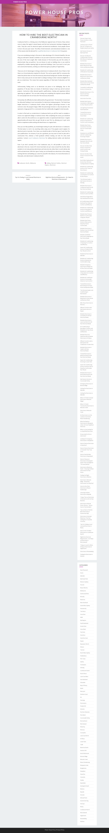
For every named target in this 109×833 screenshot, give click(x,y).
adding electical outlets (54, 163)
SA (81, 697)
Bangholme (83, 768)
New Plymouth (84, 570)
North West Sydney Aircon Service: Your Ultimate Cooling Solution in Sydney (87, 161)
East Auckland (83, 679)
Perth (81, 573)
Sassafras (82, 774)
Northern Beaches (85, 712)
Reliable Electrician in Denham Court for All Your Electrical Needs (87, 230)
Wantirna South (84, 747)
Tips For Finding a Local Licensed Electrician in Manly (28, 177)
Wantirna (82, 599)
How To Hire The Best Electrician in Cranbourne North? (44, 36)
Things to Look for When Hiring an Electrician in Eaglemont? (86, 546)
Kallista (82, 821)
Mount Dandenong (85, 762)
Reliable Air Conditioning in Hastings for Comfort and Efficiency (86, 242)
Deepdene (82, 771)
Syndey (82, 780)
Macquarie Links (84, 765)
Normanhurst (83, 721)
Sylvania (82, 709)
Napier (82, 641)
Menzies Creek (84, 759)
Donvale (82, 795)
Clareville (82, 777)
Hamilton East (84, 638)
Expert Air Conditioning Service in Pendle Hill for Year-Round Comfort (86, 249)
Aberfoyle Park (84, 579)
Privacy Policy (60, 830)
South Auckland (84, 623)
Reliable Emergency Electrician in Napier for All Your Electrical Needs (86, 266)
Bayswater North (84, 644)
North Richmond (84, 753)
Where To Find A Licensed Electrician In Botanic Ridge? (86, 399)
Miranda (82, 596)
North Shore (83, 673)
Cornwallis (83, 732)
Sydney (82, 661)
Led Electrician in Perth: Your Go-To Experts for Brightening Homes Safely (87, 46)
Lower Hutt (83, 741)
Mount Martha (84, 587)
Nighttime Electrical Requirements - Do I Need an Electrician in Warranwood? (59, 177)
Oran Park (82, 614)
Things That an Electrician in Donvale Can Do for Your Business (87, 498)
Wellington (83, 620)
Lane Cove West (84, 676)
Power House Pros (20, 2)
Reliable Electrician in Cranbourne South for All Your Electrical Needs (86, 187)
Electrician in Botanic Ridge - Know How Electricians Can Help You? (87, 481)
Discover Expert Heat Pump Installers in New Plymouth (86, 40)
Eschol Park (83, 626)
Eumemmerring (84, 800)
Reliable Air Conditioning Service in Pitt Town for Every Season (86, 168)
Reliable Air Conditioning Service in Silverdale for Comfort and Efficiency (86, 209)
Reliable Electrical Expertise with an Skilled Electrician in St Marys (86, 336)
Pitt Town (82, 658)
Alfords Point (83, 798)
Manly (81, 806)
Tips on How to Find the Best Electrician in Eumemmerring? (86, 511)
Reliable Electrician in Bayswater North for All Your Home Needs (86, 141)
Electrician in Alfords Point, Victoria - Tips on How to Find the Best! (86, 505)
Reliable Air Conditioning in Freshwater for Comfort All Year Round (87, 174)
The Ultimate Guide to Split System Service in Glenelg (86, 180)
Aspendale (83, 783)
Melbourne (33, 163)
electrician (53, 165)
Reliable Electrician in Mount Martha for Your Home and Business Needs (87, 65)
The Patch (82, 611)
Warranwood (83, 812)
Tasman (82, 650)
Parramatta (83, 703)
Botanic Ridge (83, 756)
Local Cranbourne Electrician (37, 138)
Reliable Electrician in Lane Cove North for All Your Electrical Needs (86, 321)
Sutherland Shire (84, 593)
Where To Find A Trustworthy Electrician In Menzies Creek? (87, 405)
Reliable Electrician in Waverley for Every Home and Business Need (86, 298)
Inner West (83, 629)
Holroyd (82, 803)
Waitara (82, 789)
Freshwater (83, 664)
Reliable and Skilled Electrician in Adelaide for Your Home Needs (86, 236)
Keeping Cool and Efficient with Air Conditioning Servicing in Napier (87, 134)
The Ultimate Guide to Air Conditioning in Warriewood (86, 291)
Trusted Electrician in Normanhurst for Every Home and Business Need (86, 285)
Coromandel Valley (85, 718)
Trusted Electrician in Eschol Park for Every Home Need (85, 114)
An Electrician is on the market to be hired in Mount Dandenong (86, 416)
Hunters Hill (83, 750)
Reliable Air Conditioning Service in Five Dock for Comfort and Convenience (87, 120)
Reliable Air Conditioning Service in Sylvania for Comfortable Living (86, 260)
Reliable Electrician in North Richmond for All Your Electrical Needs (86, 374)
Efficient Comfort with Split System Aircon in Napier (86, 309)
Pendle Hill (83, 706)
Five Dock (82, 632)
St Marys (82, 738)
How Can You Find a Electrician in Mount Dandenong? (85, 487)
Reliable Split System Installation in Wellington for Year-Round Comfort (87, 103)
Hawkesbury (83, 656)
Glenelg (82, 667)
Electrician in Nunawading (87, 551)
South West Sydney (85, 605)
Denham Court (84, 694)
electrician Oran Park (85, 98)
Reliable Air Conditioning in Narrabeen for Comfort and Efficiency (86, 272)
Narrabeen (83, 715)
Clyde (81, 744)
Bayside (82, 792)
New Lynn (82, 691)
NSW (81, 617)
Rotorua (82, 729)
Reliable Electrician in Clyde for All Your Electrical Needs (85, 349)
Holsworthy (83, 608)
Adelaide (82, 576)
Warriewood (83, 724)
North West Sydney (85, 653)
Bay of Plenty (83, 685)
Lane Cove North (84, 735)
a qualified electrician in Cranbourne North (49, 51)
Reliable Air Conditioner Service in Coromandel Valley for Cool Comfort (86, 279)
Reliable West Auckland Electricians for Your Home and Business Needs (87, 82)
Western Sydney (84, 582)
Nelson (82, 647)
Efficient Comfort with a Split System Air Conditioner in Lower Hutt (87, 342)
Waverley (82, 726)
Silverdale (82, 682)
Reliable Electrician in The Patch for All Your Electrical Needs (87, 93)
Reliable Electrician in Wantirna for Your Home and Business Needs (86, 76)
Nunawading (83, 818)
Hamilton (82, 635)
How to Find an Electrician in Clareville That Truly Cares (87, 449)
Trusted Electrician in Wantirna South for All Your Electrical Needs (86, 355)
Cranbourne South (85, 670)
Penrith (82, 585)
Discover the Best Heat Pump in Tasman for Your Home (86, 155)
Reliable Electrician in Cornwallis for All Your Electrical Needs (86, 315)
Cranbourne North (24, 163)
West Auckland (84, 602)
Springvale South (84, 786)
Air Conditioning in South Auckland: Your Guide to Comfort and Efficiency (86, 203)
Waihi (81, 688)
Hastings (82, 700)
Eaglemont (83, 815)
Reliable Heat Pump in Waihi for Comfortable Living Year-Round (86, 215)
